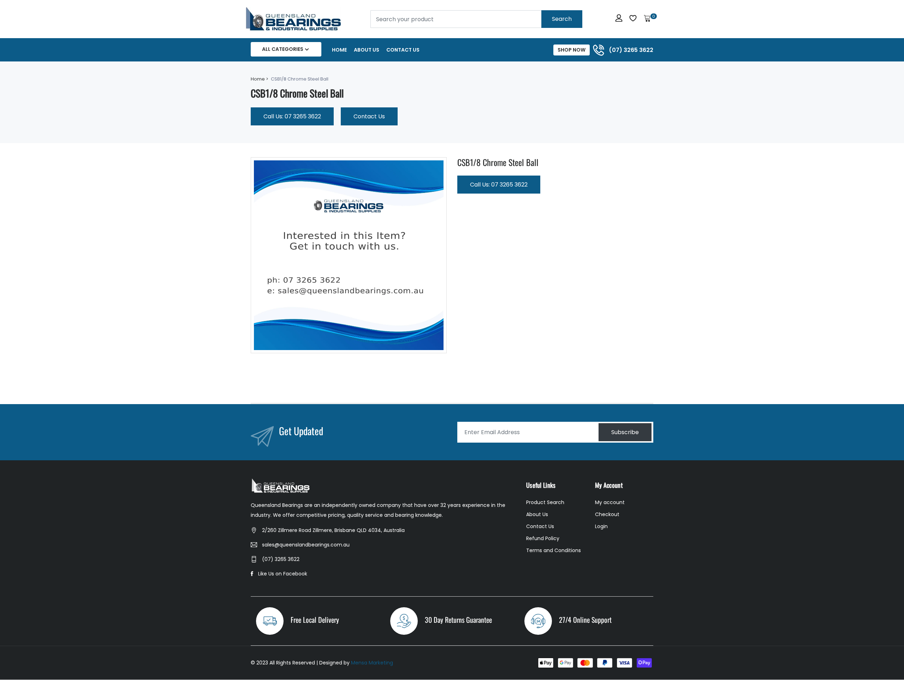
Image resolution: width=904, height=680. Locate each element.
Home (339, 49)
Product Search (545, 502)
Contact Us (403, 49)
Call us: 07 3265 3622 (292, 116)
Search (562, 19)
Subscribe (625, 432)
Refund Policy (542, 538)
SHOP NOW (571, 49)
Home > (259, 79)
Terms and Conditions (553, 550)
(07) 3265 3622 (280, 559)
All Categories (282, 49)
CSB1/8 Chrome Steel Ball (498, 162)
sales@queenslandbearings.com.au (306, 544)
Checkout (607, 514)
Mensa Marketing (372, 662)
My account (610, 502)
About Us (366, 49)
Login (601, 526)
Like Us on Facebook (282, 573)
